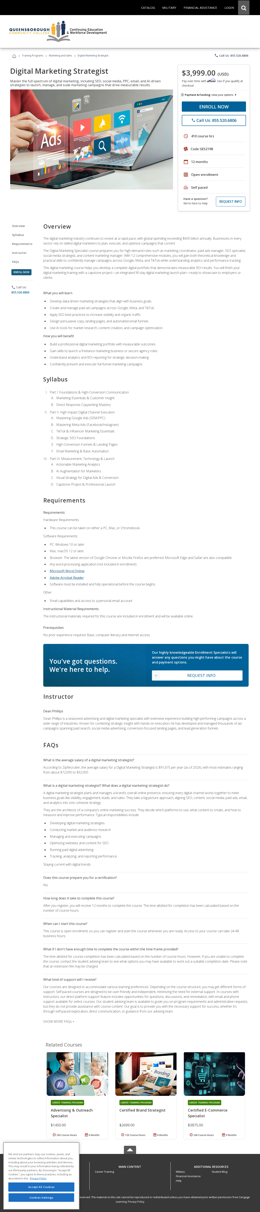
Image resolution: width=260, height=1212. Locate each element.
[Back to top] (130, 1166)
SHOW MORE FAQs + (58, 1021)
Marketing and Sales (60, 55)
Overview (18, 226)
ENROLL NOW (214, 107)
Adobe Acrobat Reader (67, 577)
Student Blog (219, 1171)
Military (180, 1171)
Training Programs (32, 55)
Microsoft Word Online (67, 571)
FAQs (15, 262)
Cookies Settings (41, 1197)
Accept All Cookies (41, 1187)
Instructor (19, 253)
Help (179, 1180)
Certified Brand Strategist (142, 1110)
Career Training (104, 1171)
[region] (41, 1176)
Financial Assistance (188, 1176)
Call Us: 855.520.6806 (231, 55)
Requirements (22, 244)
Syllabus (18, 235)
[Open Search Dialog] (243, 7)
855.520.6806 (20, 292)
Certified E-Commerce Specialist (208, 1113)
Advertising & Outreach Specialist (72, 1113)
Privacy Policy (136, 1201)
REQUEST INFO (230, 201)
